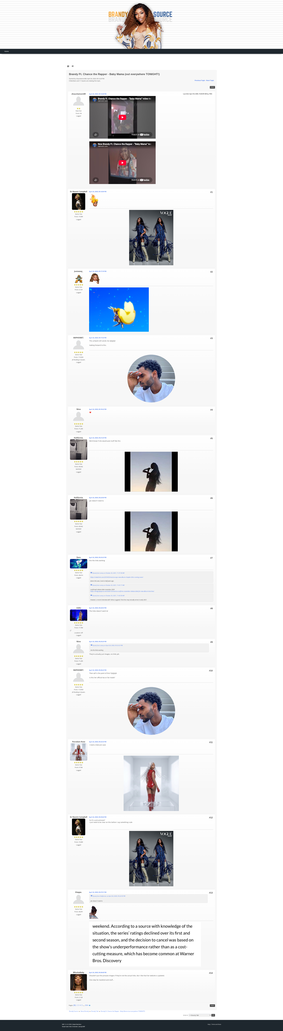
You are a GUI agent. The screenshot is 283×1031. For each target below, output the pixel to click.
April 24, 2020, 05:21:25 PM (97, 438)
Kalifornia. (78, 438)
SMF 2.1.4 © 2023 (67, 1024)
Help (209, 1024)
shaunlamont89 (79, 94)
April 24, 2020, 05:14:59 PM (97, 192)
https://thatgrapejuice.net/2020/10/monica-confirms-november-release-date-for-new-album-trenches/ (122, 591)
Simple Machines (76, 1024)
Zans (78, 557)
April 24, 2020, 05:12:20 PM (97, 94)
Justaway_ (78, 271)
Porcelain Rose (78, 741)
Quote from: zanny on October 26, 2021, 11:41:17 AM (108, 585)
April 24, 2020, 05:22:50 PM (97, 498)
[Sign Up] (68, 66)
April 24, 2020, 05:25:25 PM (97, 641)
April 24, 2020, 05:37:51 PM (97, 892)
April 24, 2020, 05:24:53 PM (97, 608)
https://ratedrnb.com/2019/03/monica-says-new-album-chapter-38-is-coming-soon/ (116, 577)
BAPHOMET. (78, 337)
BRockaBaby (78, 972)
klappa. (78, 892)
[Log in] (72, 66)
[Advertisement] (141, 57)
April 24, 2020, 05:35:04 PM (97, 817)
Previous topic (200, 80)
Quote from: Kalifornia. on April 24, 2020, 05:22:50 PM (109, 896)
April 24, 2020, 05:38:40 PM (97, 972)
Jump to (185, 1015)
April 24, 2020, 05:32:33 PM (97, 742)
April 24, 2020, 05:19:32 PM (97, 409)
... (84, 1005)
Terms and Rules (216, 1024)
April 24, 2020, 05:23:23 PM (97, 557)
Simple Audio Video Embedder (70, 1026)
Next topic (210, 80)
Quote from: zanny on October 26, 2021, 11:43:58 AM (108, 595)
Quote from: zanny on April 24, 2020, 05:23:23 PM (108, 645)
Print (212, 87)
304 (86, 1005)
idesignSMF (82, 1026)
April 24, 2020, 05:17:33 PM (97, 338)
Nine (78, 409)
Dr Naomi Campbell (78, 191)
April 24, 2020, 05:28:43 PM (97, 670)
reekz (78, 608)
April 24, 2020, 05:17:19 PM (97, 271)
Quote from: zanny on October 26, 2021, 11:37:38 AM (108, 573)
